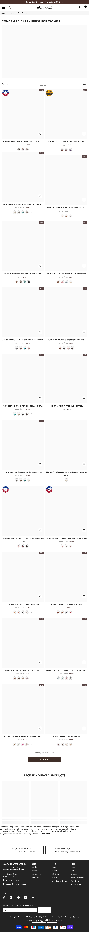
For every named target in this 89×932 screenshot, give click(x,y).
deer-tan (14, 744)
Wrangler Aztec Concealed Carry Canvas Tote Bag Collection (66, 670)
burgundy (70, 612)
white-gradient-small (62, 744)
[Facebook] (4, 897)
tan (22, 678)
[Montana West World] (44, 51)
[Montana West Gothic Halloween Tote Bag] (66, 114)
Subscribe (44, 910)
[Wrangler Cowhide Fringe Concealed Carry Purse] (66, 180)
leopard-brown (58, 281)
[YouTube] (33, 897)
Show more (44, 759)
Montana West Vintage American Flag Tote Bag (22, 141)
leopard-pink (62, 281)
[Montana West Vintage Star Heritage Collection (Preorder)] (66, 378)
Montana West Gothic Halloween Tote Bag (66, 141)
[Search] (9, 7)
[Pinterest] (18, 897)
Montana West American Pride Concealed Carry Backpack (22, 538)
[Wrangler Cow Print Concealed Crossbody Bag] (23, 312)
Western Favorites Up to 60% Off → (51, 2)
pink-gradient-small (58, 744)
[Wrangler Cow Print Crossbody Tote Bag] (66, 312)
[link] (15, 819)
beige (14, 212)
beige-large (66, 744)
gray (16, 480)
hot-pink (68, 348)
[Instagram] (11, 897)
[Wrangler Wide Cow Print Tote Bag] (66, 577)
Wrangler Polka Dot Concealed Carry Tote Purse (22, 736)
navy (22, 546)
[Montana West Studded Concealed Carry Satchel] (23, 444)
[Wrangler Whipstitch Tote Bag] (66, 709)
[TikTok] (26, 897)
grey (18, 212)
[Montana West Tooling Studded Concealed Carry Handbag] (23, 246)
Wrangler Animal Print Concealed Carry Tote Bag (66, 274)
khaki (70, 281)
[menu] (3, 7)
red (22, 149)
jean (27, 149)
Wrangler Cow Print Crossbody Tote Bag (66, 340)
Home (2, 13)
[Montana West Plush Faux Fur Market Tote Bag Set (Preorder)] (66, 444)
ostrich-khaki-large (70, 744)
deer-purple (27, 744)
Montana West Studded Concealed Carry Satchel (22, 472)
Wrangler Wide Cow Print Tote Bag (66, 604)
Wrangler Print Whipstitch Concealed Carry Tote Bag (22, 406)
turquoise (22, 212)
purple (70, 149)
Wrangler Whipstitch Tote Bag (66, 736)
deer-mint (18, 744)
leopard (62, 612)
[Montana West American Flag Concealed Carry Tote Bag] (66, 510)
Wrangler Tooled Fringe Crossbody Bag (22, 670)
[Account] (79, 7)
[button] (41, 84)
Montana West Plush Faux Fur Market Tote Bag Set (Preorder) (66, 472)
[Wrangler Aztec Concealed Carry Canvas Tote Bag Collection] (66, 643)
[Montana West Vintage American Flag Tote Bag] (23, 114)
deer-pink (22, 744)
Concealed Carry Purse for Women (18, 13)
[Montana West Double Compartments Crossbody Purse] (23, 577)
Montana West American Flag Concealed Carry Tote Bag (66, 538)
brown (27, 212)
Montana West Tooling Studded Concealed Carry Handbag (22, 274)
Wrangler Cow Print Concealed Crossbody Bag (22, 340)
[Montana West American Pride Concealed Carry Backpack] (23, 510)
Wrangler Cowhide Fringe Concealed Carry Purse (66, 208)
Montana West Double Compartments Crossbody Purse (23, 604)
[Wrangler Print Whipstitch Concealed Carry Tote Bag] (23, 378)
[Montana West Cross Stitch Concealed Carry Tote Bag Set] (23, 177)
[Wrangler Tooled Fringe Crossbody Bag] (23, 643)
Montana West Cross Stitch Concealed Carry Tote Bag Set (22, 204)
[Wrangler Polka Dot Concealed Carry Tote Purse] (23, 709)
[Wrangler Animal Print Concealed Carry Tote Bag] (66, 246)
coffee (20, 281)
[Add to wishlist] (40, 134)
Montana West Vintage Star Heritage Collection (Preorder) (66, 406)
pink (28, 348)
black (18, 149)
